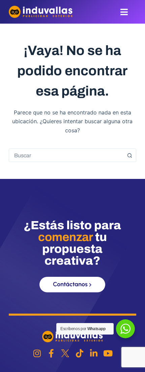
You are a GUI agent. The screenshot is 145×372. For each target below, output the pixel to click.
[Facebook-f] (51, 353)
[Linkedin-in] (93, 353)
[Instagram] (37, 353)
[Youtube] (108, 353)
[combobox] (66, 155)
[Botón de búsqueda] (129, 155)
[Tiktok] (79, 353)
